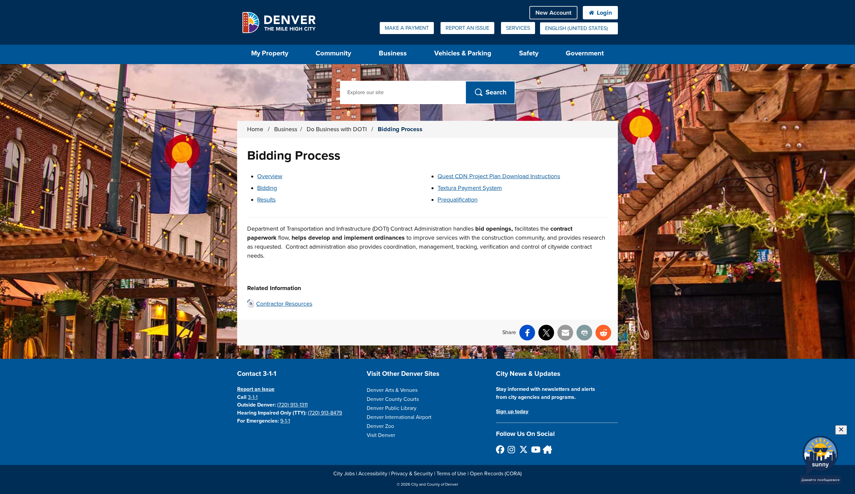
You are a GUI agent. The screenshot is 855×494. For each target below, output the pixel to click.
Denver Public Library (391, 408)
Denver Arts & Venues (392, 390)
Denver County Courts (393, 399)
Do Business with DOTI (337, 129)
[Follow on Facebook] (500, 449)
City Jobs (344, 474)
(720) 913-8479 (325, 413)
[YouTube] (535, 449)
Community (333, 53)
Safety (528, 53)
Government (585, 53)
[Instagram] (511, 449)
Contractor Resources (284, 303)
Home (255, 129)
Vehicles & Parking (462, 53)
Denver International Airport (399, 417)
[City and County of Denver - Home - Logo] (278, 22)
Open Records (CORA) (496, 474)
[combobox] (579, 28)
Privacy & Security (412, 474)
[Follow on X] (523, 449)
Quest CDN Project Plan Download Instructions (499, 176)
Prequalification (458, 199)
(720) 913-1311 (292, 405)
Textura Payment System (470, 188)
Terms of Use (451, 474)
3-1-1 (253, 397)
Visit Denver (381, 435)
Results (266, 199)
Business (393, 53)
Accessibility (372, 474)
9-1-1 (285, 421)
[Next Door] (546, 449)
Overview (269, 176)
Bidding (267, 188)
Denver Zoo (380, 426)
